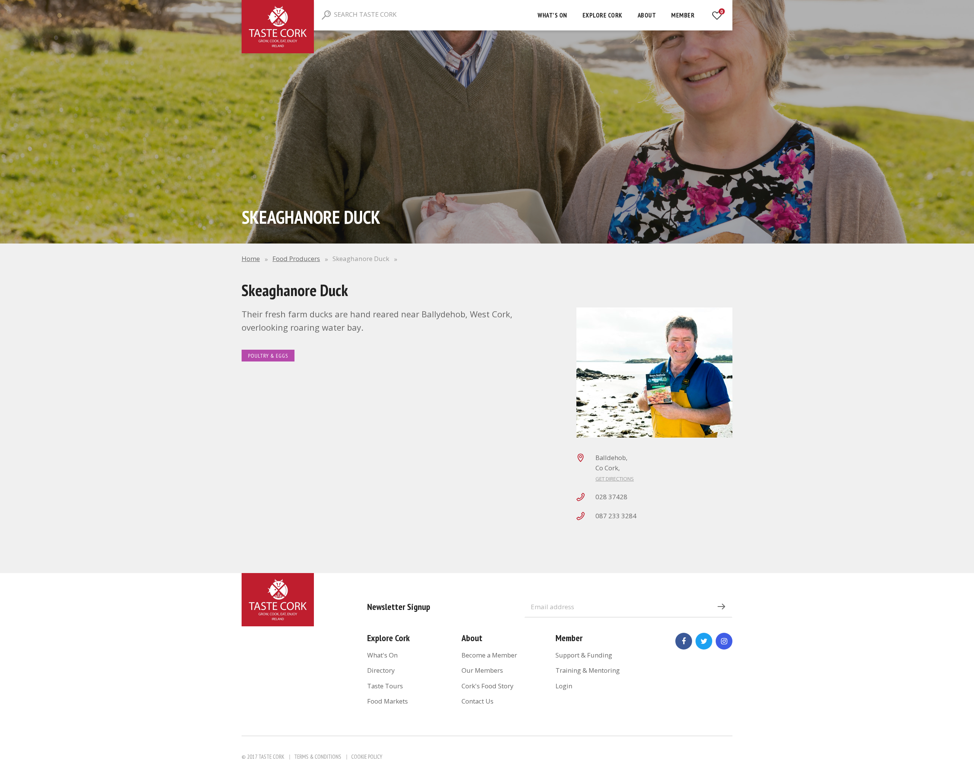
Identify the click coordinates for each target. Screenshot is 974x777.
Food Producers (296, 258)
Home (251, 258)
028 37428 (611, 496)
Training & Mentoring (587, 670)
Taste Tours (385, 685)
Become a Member (489, 655)
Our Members (482, 670)
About (647, 15)
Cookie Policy (366, 756)
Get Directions (614, 478)
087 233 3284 (616, 515)
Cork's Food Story (487, 685)
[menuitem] (552, 15)
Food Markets (387, 701)
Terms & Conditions (317, 756)
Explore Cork (602, 15)
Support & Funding (583, 655)
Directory (381, 670)
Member (682, 15)
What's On (552, 15)
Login (563, 685)
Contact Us (477, 701)
